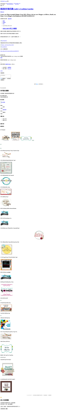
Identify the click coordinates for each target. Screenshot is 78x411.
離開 (6, 408)
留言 (9, 64)
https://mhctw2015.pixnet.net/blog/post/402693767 (9, 51)
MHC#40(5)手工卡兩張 (10, 28)
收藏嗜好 (9, 67)
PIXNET (30, 395)
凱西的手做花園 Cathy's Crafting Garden (16, 9)
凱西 (1, 57)
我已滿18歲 (3, 408)
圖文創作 (10, 18)
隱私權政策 (45, 395)
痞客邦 (6, 64)
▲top (1, 70)
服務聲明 (49, 395)
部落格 (4, 22)
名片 (4, 23)
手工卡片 (9, 68)
